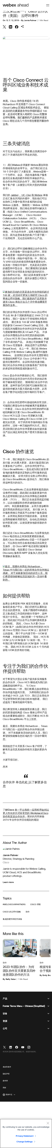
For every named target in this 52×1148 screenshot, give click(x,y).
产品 (5, 998)
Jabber (15, 195)
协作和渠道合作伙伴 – (14, 816)
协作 (28, 912)
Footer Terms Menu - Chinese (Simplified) (24, 1006)
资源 (5, 1021)
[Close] (47, 1123)
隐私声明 (6, 1074)
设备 (5, 1013)
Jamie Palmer (30, 20)
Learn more (8, 882)
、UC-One (25, 195)
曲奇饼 (5, 1081)
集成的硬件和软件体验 (12, 919)
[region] (26, 1133)
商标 (4, 1088)
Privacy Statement (24, 1136)
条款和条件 (7, 1067)
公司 (5, 1028)
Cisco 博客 (35, 904)
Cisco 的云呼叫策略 (12, 912)
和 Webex (36, 195)
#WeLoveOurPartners (14, 904)
